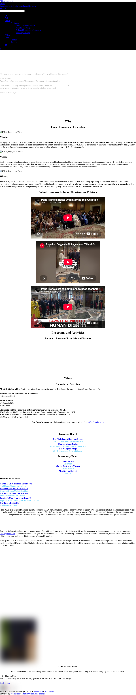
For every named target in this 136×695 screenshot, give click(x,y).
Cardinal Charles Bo (9, 503)
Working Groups (23, 32)
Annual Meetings (23, 28)
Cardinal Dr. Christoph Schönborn (16, 484)
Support (14, 42)
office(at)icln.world (96, 422)
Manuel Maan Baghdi (68, 444)
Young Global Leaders (25, 25)
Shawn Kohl (68, 461)
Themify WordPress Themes (33, 694)
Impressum (49, 691)
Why (7, 18)
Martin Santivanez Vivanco (68, 466)
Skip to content (6, 1)
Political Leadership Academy (28, 30)
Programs (15, 23)
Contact (14, 40)
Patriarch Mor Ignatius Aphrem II (15, 498)
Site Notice (38, 691)
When (7, 35)
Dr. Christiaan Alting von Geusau (68, 439)
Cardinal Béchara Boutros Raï (14, 493)
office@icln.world (7, 533)
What (7, 20)
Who (7, 37)
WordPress (15, 694)
